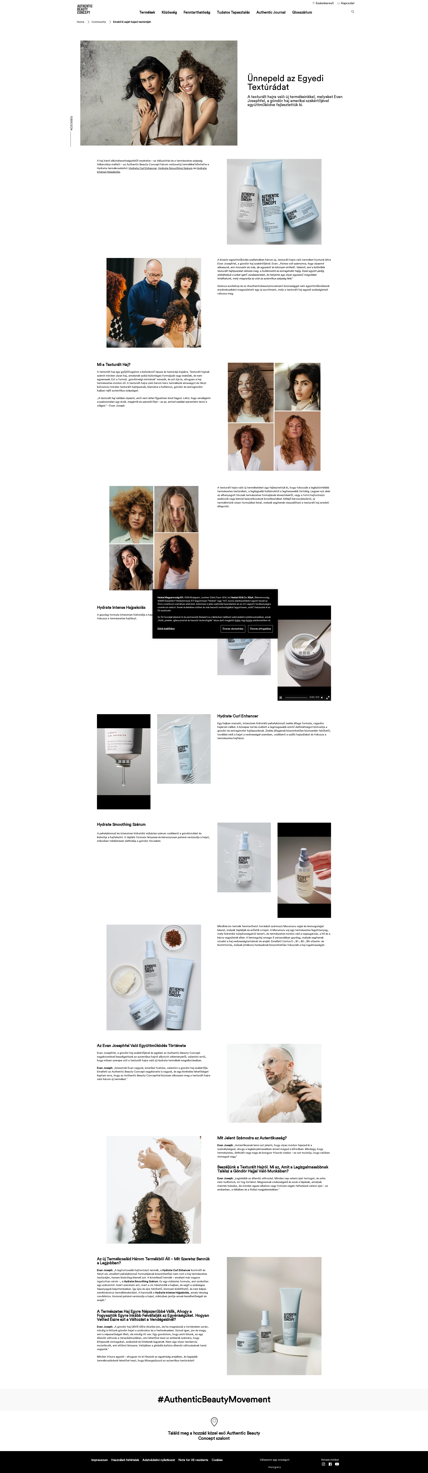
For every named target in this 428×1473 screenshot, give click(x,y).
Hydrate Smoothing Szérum (175, 168)
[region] (215, 614)
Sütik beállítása (166, 629)
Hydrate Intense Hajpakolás (121, 608)
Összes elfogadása (260, 629)
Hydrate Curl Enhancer (143, 168)
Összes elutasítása (233, 629)
